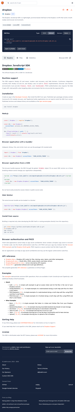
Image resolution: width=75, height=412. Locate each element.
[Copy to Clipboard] (70, 39)
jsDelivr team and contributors (20, 347)
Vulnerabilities (25, 25)
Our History (5, 368)
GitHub (4, 384)
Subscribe (68, 351)
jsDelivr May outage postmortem (11, 407)
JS (16, 285)
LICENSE (40, 335)
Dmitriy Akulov (14, 349)
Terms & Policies (43, 368)
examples (8, 276)
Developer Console (21, 97)
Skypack (38, 388)
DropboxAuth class (12, 261)
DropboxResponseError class (15, 263)
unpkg (37, 384)
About (4, 365)
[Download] (71, 9)
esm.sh (71, 384)
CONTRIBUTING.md (26, 323)
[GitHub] (63, 9)
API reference (22, 268)
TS (16, 303)
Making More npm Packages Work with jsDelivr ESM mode (54, 400)
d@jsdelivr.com (42, 372)
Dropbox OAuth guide (23, 247)
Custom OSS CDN (7, 376)
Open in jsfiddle (10, 49)
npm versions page (45, 101)
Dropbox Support (49, 326)
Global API (9, 265)
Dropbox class (10, 259)
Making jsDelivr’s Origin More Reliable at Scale (14, 400)
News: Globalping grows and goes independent (51, 404)
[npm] (67, 9)
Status (39, 365)
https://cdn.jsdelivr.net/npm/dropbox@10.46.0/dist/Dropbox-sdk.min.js (31, 41)
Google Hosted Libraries (10, 388)
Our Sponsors (6, 372)
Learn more (21, 49)
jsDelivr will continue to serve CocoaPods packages (15, 404)
